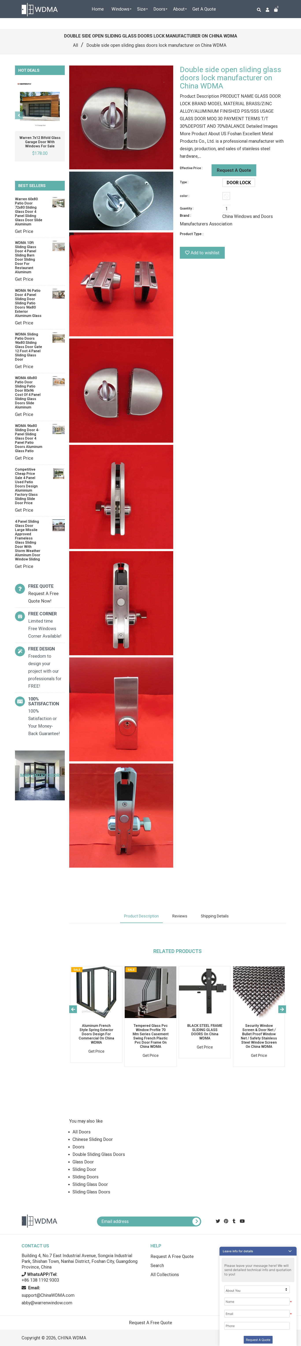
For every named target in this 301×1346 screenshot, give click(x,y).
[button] (258, 1251)
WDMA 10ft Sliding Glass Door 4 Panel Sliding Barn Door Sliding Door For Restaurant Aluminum (25, 257)
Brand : (185, 215)
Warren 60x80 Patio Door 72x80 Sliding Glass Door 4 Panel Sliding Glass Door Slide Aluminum (28, 211)
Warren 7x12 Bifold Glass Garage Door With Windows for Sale (40, 142)
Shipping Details (215, 916)
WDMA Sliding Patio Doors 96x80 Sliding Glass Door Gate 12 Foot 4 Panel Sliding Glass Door (28, 346)
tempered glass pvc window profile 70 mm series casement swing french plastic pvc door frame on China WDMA (151, 1036)
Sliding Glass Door (90, 1184)
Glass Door (83, 1161)
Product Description (141, 916)
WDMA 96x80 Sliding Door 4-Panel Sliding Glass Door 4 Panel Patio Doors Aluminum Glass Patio (28, 438)
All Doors (81, 1131)
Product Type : (191, 234)
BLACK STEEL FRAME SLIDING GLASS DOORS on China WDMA (204, 1032)
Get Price (24, 231)
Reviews (179, 916)
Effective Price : (191, 168)
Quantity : (186, 208)
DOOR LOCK (239, 182)
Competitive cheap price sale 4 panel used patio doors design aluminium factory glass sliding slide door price (26, 486)
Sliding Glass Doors (91, 1191)
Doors (78, 1146)
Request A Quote (234, 170)
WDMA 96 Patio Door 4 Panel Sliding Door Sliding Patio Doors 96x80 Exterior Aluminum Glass (28, 303)
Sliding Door (84, 1169)
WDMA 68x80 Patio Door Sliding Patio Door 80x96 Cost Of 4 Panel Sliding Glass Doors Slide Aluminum (28, 392)
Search (157, 1265)
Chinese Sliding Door (92, 1139)
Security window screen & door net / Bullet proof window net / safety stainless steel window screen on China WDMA (259, 1036)
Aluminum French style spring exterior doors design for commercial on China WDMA (96, 1034)
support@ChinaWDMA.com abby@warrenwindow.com (48, 1295)
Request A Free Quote (172, 1256)
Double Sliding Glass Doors (98, 1154)
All (75, 45)
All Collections (164, 1274)
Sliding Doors (85, 1176)
